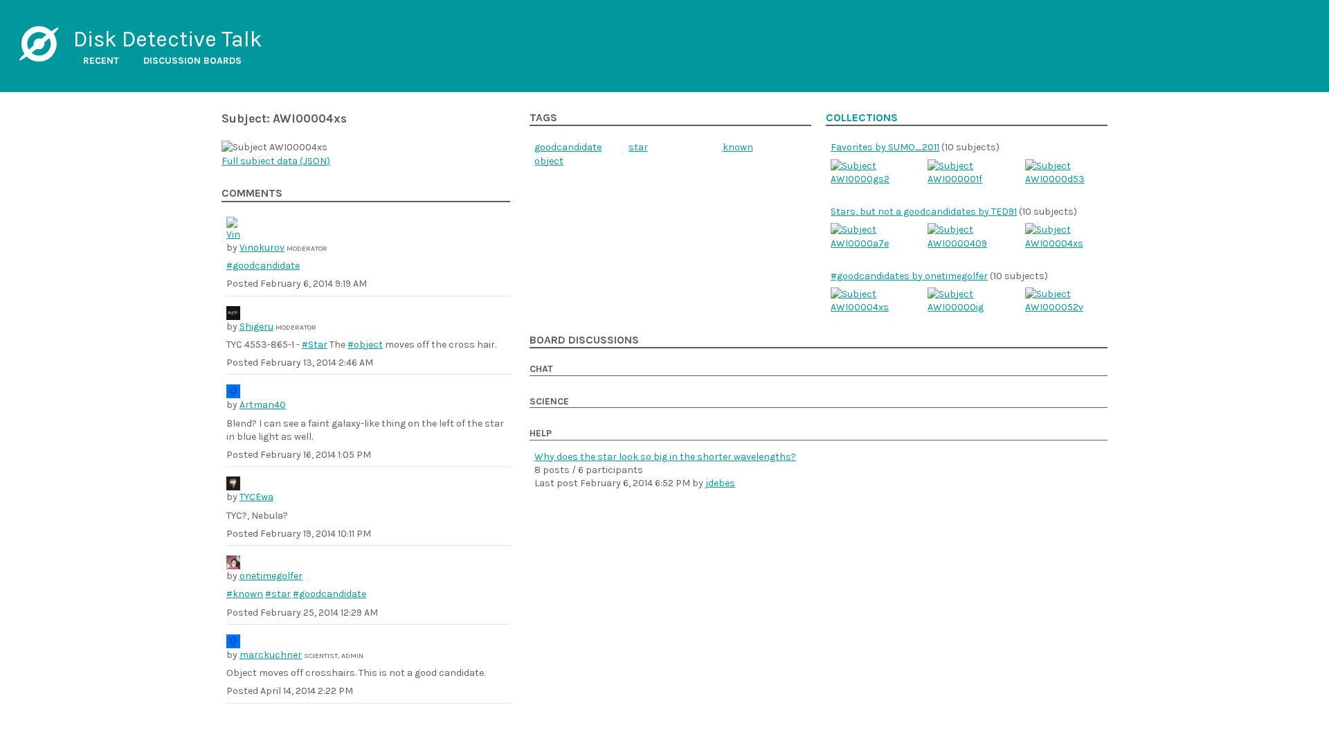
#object (365, 344)
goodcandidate (568, 147)
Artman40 (262, 405)
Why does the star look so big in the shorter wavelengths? (665, 457)
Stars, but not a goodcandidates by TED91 (924, 211)
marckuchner (270, 655)
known (738, 147)
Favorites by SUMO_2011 (885, 147)
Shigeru (256, 326)
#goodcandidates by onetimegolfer (909, 276)
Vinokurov (261, 247)
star (638, 147)
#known (244, 594)
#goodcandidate (263, 265)
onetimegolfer (270, 576)
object (548, 161)
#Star (314, 344)
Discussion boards (192, 60)
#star (278, 594)
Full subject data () (276, 161)
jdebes (720, 483)
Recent (101, 60)
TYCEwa (256, 497)
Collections (862, 118)
